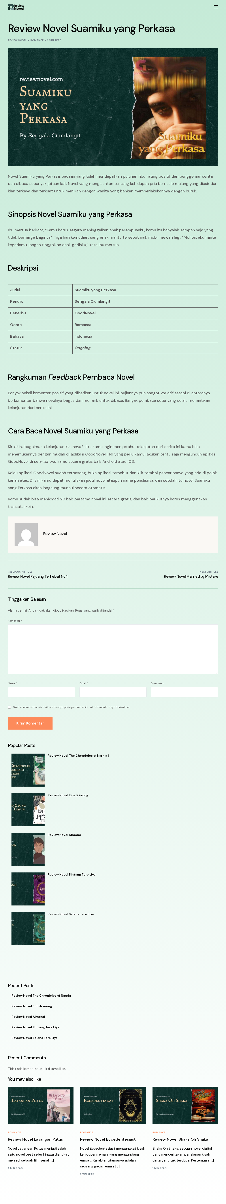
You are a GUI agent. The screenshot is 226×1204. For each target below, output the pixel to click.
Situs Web (157, 683)
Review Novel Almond (64, 835)
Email (83, 683)
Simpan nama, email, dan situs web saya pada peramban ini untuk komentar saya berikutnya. (71, 707)
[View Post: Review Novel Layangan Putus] (41, 1105)
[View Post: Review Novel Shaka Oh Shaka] (185, 1105)
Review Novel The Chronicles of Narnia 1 (78, 756)
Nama (12, 683)
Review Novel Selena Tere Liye (71, 914)
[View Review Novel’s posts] (26, 534)
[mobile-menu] (215, 7)
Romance (36, 40)
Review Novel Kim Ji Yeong (68, 795)
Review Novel (17, 40)
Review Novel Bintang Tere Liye (72, 874)
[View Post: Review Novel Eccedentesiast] (113, 1105)
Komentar (15, 621)
